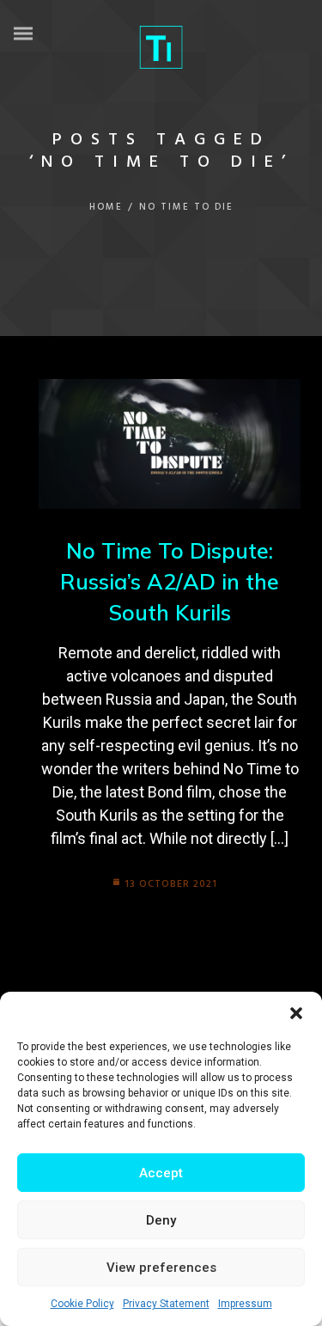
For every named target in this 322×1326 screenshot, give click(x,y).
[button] (296, 1013)
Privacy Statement (166, 1304)
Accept (161, 1173)
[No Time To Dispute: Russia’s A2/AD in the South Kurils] (170, 444)
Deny (161, 1220)
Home (106, 207)
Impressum (245, 1304)
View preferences (161, 1267)
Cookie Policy (82, 1304)
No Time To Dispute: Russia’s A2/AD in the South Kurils (169, 581)
